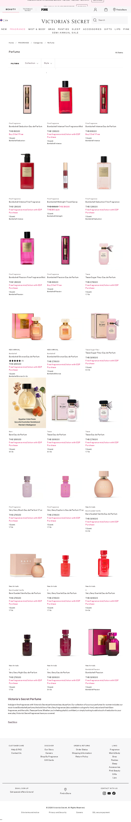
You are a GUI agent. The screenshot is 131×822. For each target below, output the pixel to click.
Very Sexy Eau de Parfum (58, 672)
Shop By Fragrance (49, 756)
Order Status (82, 749)
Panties (114, 760)
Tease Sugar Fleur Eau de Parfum (100, 277)
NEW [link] (4, 29)
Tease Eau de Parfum (56, 434)
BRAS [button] (51, 29)
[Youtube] (109, 793)
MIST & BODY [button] (37, 29)
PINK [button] (126, 29)
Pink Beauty (114, 770)
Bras (114, 756)
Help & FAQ (16, 749)
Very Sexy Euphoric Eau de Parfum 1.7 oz (65, 510)
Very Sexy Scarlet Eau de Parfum (62, 593)
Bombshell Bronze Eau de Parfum (24, 356)
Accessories (114, 767)
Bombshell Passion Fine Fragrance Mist (27, 277)
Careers (49, 753)
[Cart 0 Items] (106, 9)
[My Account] (95, 9)
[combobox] (110, 20)
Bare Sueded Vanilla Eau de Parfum (101, 514)
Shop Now (82, 3)
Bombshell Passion (94, 672)
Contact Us (16, 753)
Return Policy (82, 756)
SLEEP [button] (76, 29)
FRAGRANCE (23, 43)
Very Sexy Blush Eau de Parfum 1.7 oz (25, 510)
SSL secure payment (101, 812)
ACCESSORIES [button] (92, 29)
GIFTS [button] (108, 29)
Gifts (114, 774)
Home (11, 43)
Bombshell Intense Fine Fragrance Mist (65, 126)
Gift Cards (49, 760)
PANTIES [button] (63, 29)
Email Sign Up (21, 788)
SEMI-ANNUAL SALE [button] (65, 32)
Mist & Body (114, 753)
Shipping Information (82, 753)
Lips (115, 777)
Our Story (49, 749)
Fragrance (114, 749)
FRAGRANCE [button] (18, 29)
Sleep (114, 763)
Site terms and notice (30, 812)
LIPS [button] (118, 29)
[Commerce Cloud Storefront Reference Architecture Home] (65, 21)
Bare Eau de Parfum (18, 434)
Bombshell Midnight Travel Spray (62, 202)
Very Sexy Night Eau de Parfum (23, 672)
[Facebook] (114, 793)
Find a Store (121, 9)
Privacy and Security (58, 812)
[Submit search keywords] (94, 20)
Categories (38, 43)
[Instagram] (104, 793)
